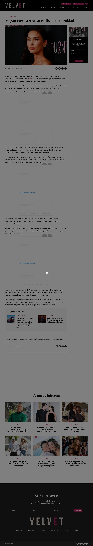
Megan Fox (32, 339)
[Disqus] (36, 372)
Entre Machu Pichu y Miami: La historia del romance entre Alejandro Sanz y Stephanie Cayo (46, 464)
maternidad (23, 339)
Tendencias (71, 7)
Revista (79, 7)
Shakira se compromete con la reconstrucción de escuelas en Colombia (75, 463)
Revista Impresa (78, 4)
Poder (86, 7)
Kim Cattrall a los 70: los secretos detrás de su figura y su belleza (55, 320)
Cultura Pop (44, 7)
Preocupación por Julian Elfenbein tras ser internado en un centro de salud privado (18, 429)
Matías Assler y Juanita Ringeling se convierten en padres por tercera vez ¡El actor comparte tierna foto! (25, 323)
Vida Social (54, 7)
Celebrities (10, 17)
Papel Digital (66, 4)
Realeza (62, 7)
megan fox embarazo (44, 339)
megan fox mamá (58, 339)
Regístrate (79, 60)
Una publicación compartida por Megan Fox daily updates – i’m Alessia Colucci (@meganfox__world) (40, 142)
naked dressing (10, 342)
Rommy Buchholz (10, 68)
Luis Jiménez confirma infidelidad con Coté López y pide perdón (74, 429)
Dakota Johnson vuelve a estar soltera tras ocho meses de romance (18, 463)
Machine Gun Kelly (11, 339)
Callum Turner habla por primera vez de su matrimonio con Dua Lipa (46, 429)
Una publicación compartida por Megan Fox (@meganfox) (36, 284)
